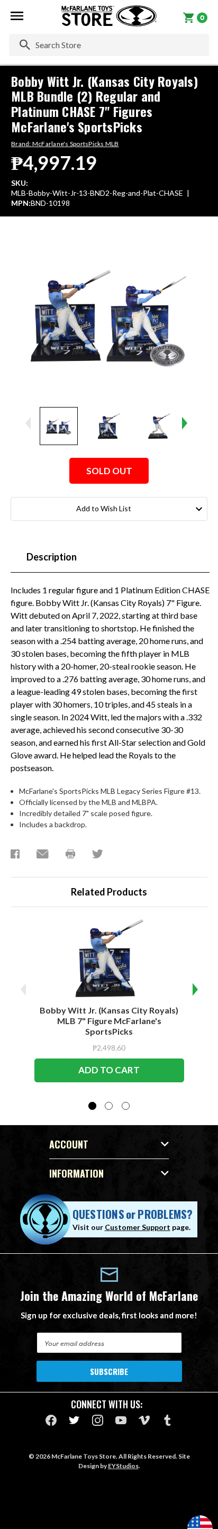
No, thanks (109, 848)
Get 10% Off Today (109, 818)
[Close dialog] (197, 658)
